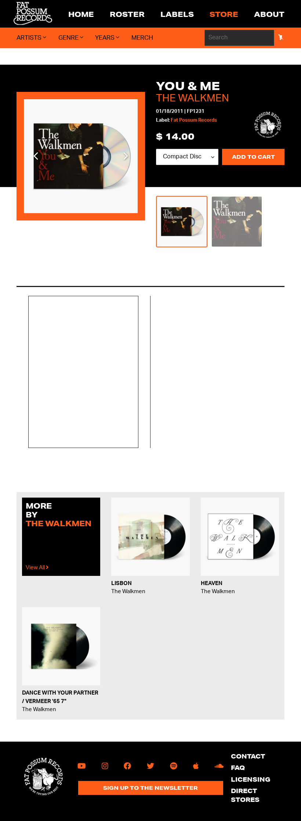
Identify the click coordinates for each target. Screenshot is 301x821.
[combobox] (239, 38)
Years (105, 38)
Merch (142, 38)
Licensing (251, 779)
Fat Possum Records (194, 120)
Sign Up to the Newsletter (150, 788)
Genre (69, 38)
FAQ (238, 767)
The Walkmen (192, 98)
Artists (30, 38)
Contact (248, 756)
